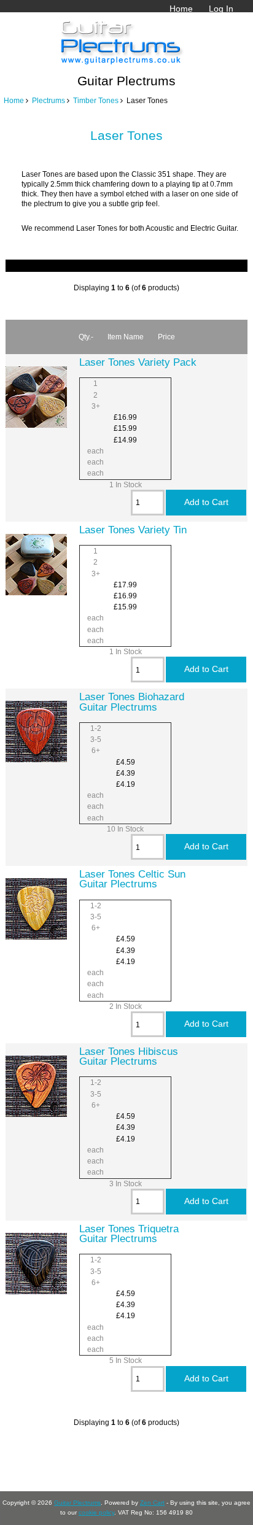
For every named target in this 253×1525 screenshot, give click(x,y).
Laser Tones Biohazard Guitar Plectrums (131, 701)
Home (181, 9)
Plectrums (48, 100)
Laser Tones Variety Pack (138, 362)
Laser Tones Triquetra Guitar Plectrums (129, 1233)
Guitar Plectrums (77, 1502)
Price (166, 337)
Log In (221, 9)
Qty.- (86, 337)
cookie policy (96, 1512)
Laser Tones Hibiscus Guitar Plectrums (128, 1056)
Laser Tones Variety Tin (133, 529)
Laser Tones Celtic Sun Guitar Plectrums (132, 879)
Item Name (125, 337)
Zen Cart (152, 1502)
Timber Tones (96, 100)
